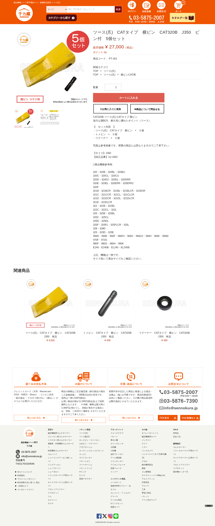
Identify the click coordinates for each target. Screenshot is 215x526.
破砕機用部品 (147, 465)
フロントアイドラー (56, 489)
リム (50, 496)
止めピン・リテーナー (88, 444)
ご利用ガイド (22, 486)
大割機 (113, 447)
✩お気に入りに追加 (110, 109)
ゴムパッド (52, 454)
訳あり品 (177, 437)
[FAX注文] (168, 417)
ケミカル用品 (116, 500)
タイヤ (50, 503)
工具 (143, 489)
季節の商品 (146, 493)
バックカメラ (147, 451)
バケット (114, 437)
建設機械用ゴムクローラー (59, 433)
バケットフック (85, 468)
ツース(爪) (109, 71)
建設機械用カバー (149, 437)
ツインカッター (117, 461)
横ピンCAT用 (128, 74)
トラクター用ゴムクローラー (60, 440)
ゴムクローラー (179, 447)
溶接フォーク (116, 468)
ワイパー (145, 486)
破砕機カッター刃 (180, 472)
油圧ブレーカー (117, 454)
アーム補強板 (116, 458)
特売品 (176, 433)
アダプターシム (85, 447)
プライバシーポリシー (26, 479)
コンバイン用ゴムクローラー (60, 437)
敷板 (143, 468)
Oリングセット (117, 503)
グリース (114, 496)
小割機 (113, 451)
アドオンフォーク (118, 465)
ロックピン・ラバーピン (89, 440)
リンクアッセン (54, 465)
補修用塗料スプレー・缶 (121, 486)
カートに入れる (128, 97)
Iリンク (82, 475)
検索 (118, 9)
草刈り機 (114, 440)
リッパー (114, 472)
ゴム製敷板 (146, 472)
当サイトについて (24, 472)
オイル (113, 489)
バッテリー (146, 440)
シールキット (116, 482)
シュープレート (54, 468)
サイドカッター (85, 458)
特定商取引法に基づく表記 (28, 482)
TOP (95, 71)
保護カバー (115, 507)
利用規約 (21, 475)
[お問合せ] (161, 6)
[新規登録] (147, 6)
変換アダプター (85, 479)
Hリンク (82, 472)
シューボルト (53, 472)
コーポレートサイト (25, 489)
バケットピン (84, 461)
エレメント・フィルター (121, 493)
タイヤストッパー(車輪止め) (153, 475)
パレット (145, 496)
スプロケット (53, 493)
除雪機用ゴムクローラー (58, 451)
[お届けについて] (83, 420)
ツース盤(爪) (84, 437)
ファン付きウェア (149, 500)
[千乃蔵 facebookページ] (99, 516)
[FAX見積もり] (190, 417)
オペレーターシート (150, 433)
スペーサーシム (85, 465)
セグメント (52, 500)
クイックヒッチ (117, 444)
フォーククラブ (117, 433)
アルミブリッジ (148, 479)
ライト (144, 444)
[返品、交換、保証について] (131, 417)
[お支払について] (36, 417)
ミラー (144, 447)
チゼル (144, 461)
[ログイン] (132, 6)
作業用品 (145, 482)
